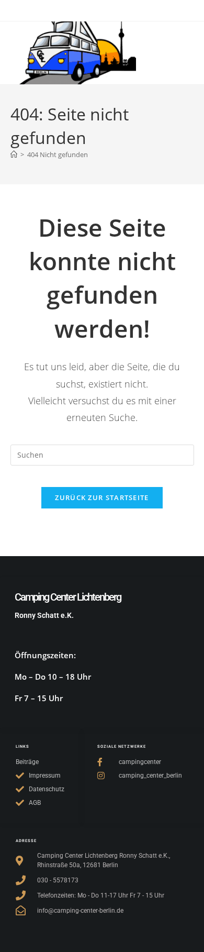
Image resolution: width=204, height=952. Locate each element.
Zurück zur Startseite (102, 497)
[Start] (13, 154)
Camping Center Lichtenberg (68, 597)
